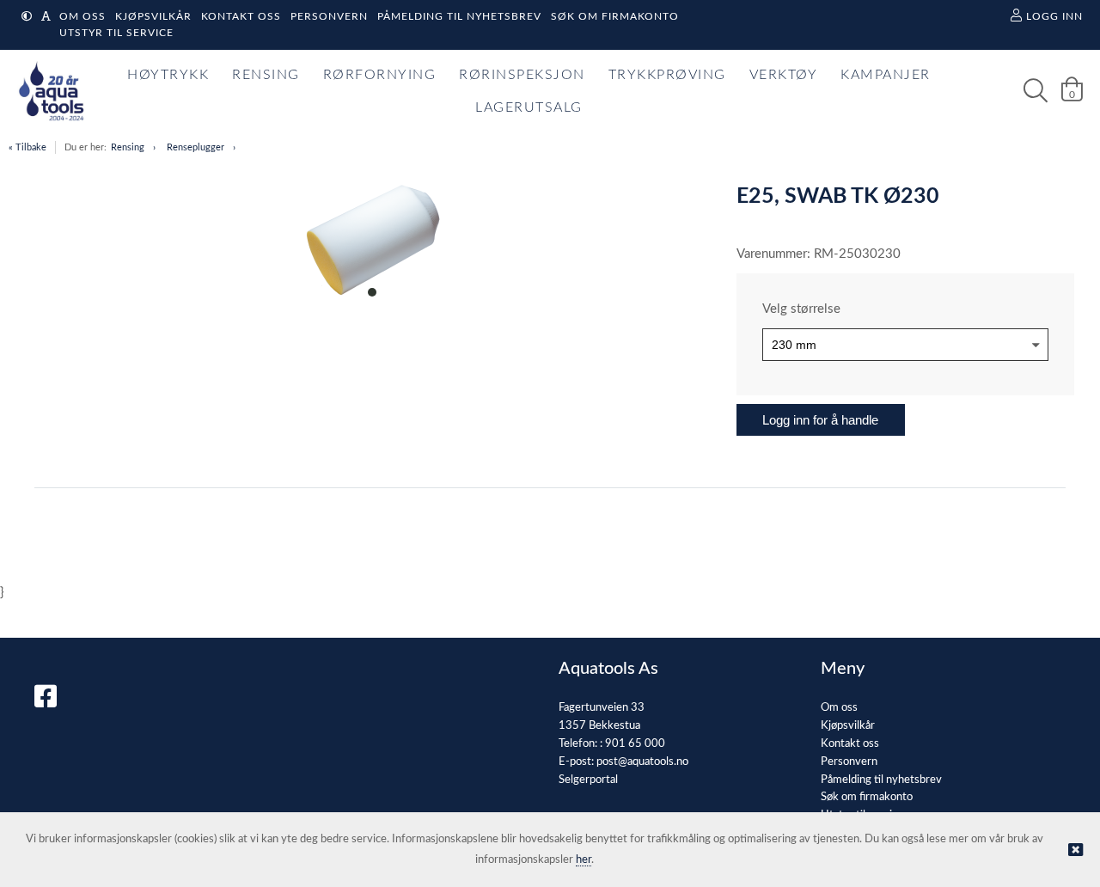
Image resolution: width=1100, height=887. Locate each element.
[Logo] (47, 91)
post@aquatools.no (642, 762)
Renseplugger (195, 147)
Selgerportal (588, 780)
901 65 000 (635, 743)
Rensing (127, 147)
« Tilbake (27, 147)
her (583, 860)
